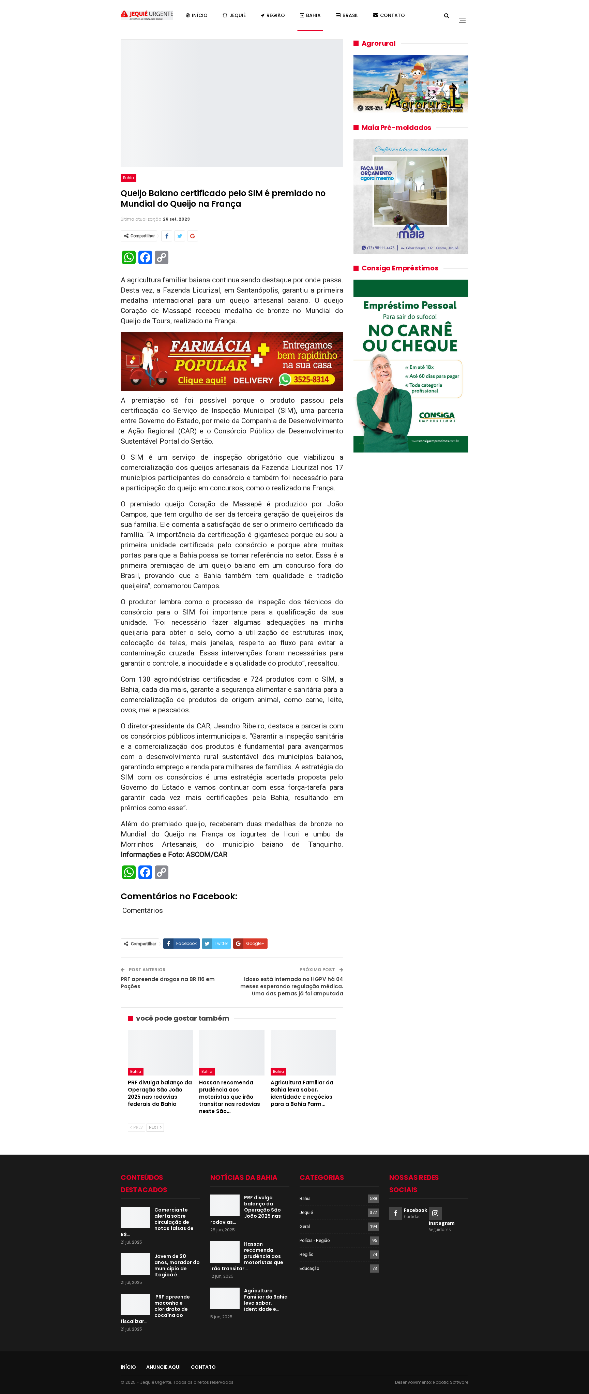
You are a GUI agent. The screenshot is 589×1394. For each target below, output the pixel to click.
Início (200, 15)
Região (276, 15)
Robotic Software (450, 1382)
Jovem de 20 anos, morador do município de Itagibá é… (177, 1265)
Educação (309, 1268)
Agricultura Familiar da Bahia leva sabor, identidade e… (266, 1300)
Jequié (237, 15)
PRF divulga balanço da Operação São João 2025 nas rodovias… (245, 1210)
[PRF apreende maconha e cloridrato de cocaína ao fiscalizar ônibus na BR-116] (135, 1305)
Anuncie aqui (163, 1367)
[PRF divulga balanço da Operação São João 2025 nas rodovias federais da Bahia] (160, 1053)
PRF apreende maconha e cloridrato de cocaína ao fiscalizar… (155, 1309)
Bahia (313, 15)
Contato (392, 15)
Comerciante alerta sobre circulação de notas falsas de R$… (157, 1222)
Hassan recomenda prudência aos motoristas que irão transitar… (246, 1256)
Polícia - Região (315, 1240)
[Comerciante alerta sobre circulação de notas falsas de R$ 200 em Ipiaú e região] (135, 1218)
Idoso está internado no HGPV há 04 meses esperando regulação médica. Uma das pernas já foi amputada (291, 986)
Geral (305, 1226)
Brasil (350, 15)
